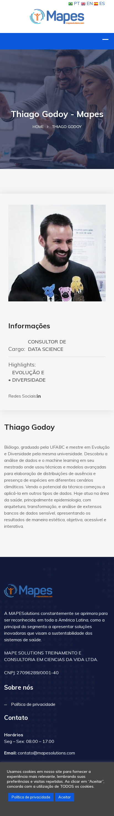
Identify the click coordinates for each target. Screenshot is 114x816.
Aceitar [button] (64, 797)
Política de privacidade (33, 704)
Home (38, 126)
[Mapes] (57, 16)
